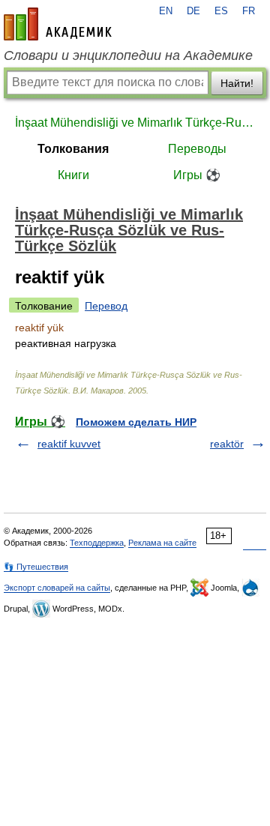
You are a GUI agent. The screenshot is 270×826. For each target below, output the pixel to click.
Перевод (106, 306)
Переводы (197, 148)
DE (193, 11)
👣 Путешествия (36, 566)
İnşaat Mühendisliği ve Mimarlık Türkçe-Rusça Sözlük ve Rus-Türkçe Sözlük (135, 122)
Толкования (73, 148)
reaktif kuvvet (69, 444)
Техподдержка (97, 542)
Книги (73, 175)
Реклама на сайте (162, 542)
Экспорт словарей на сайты (57, 587)
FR (248, 11)
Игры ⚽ (196, 175)
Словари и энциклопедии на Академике (128, 55)
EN (165, 11)
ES (221, 11)
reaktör (227, 444)
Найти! (237, 83)
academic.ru (58, 23)
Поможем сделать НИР (136, 422)
